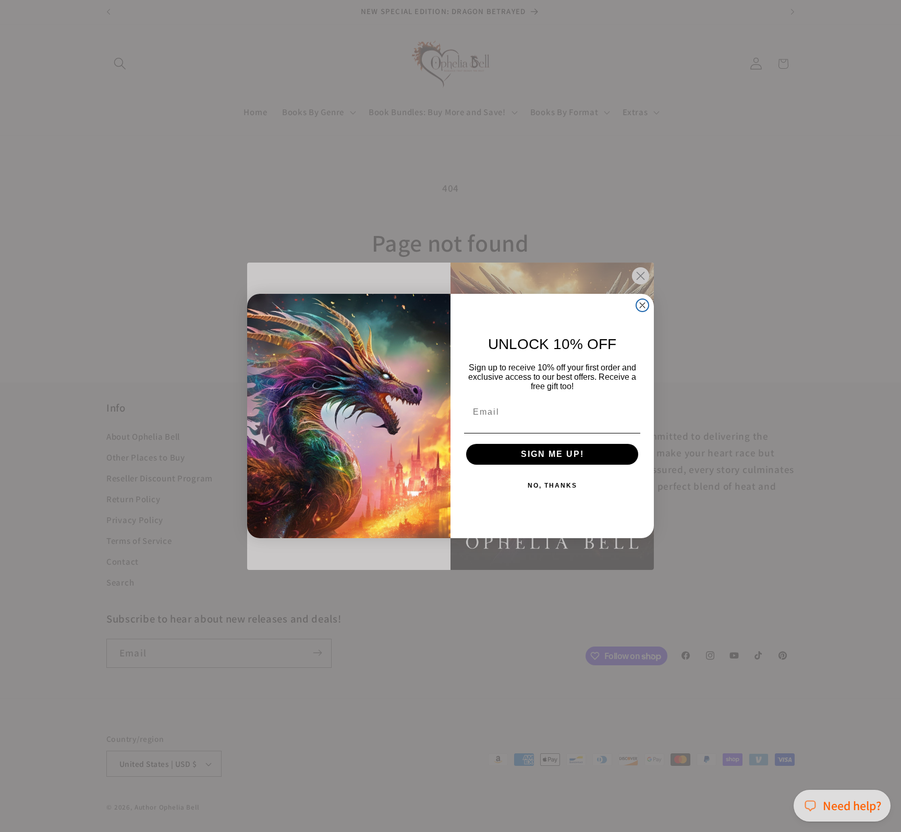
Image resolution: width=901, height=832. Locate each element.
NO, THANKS (552, 485)
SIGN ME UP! (552, 454)
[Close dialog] (642, 305)
